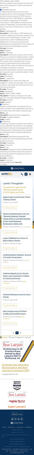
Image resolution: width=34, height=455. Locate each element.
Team (4, 427)
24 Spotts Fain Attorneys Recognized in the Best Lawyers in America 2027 (15, 367)
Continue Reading (9, 207)
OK (20, 162)
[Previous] (13, 332)
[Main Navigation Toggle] (30, 174)
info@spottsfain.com (19, 444)
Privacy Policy (14, 451)
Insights (20, 427)
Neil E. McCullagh (25, 227)
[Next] (20, 332)
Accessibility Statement (17, 452)
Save (17, 162)
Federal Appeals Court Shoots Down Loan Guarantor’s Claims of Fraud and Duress (16, 275)
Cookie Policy (23, 451)
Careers (28, 427)
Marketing (6, 121)
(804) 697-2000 (19, 439)
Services (11, 427)
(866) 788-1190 (20, 441)
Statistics (5, 104)
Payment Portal (6, 449)
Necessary (9, 9)
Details (2, 162)
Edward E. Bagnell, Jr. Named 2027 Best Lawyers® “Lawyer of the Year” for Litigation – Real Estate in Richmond (21, 337)
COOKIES (3, 164)
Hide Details (10, 162)
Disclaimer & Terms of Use (20, 449)
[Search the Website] (26, 174)
